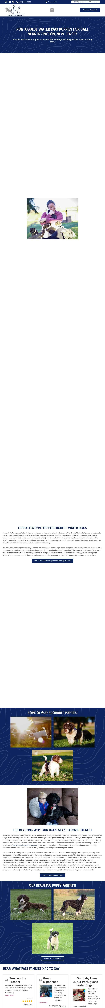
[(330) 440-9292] (17, 2)
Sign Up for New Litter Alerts (86, 2)
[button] (52, 10)
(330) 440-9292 (25, 2)
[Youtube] (10, 2)
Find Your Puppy (89, 10)
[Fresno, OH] (46, 2)
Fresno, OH (52, 2)
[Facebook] (13, 2)
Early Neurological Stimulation (25, 845)
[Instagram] (6, 2)
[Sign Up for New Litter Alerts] (75, 2)
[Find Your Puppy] (96, 10)
